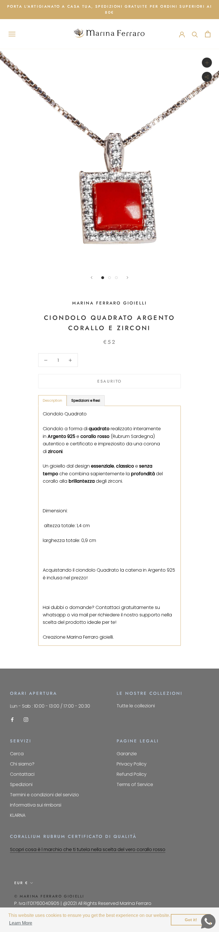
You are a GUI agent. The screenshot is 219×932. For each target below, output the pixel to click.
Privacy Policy (132, 764)
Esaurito (109, 381)
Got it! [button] (191, 919)
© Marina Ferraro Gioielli (49, 896)
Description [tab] (52, 400)
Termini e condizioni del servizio (44, 794)
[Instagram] (26, 719)
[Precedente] (91, 277)
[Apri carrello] (207, 34)
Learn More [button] (20, 923)
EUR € (21, 883)
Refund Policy (132, 774)
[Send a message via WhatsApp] (208, 921)
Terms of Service (135, 784)
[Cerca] (195, 34)
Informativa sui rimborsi (35, 805)
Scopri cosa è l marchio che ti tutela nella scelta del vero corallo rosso (87, 849)
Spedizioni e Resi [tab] (85, 400)
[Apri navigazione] (12, 34)
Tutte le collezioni (136, 705)
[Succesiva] (127, 277)
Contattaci (22, 774)
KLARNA (17, 815)
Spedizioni (21, 784)
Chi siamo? (22, 764)
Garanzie (127, 753)
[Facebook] (12, 719)
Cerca (17, 753)
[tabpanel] (109, 525)
